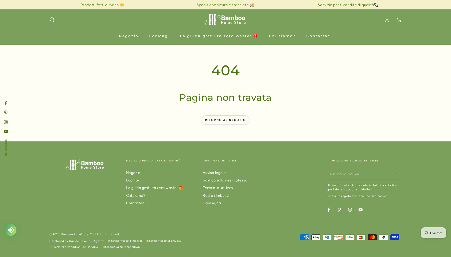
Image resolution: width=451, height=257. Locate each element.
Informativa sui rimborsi (125, 240)
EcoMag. (134, 180)
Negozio (133, 172)
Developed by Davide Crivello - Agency (76, 241)
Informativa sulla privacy (163, 240)
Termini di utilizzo (218, 187)
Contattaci (135, 203)
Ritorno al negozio (225, 120)
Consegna (212, 203)
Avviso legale (214, 172)
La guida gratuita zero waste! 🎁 (154, 187)
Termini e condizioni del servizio (76, 247)
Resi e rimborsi (216, 195)
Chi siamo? (135, 195)
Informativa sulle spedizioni (121, 247)
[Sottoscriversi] (399, 174)
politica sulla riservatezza (225, 180)
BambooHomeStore (74, 234)
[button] (52, 20)
